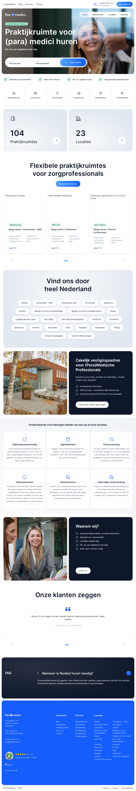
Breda (112, 311)
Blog (20, 4)
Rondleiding (60, 724)
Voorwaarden (127, 788)
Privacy (115, 788)
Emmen (36, 327)
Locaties (112, 15)
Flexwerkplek (80, 727)
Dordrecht (114, 319)
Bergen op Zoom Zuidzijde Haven (86, 311)
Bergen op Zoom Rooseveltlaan (49, 311)
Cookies (106, 788)
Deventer (96, 319)
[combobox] (19, 62)
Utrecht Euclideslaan (54, 336)
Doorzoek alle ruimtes (68, 184)
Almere (24, 303)
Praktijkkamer (80, 730)
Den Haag (48, 319)
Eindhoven (19, 327)
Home (84, 15)
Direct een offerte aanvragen (92, 405)
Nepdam (83, 327)
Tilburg (117, 327)
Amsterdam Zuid (69, 303)
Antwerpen (90, 303)
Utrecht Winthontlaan (81, 336)
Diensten (124, 15)
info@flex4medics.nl (13, 742)
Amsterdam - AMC (44, 303)
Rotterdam (100, 327)
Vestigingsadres (62, 727)
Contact (39, 4)
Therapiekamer (81, 736)
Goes (68, 327)
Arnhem (22, 311)
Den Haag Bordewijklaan (73, 319)
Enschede (52, 327)
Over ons (29, 4)
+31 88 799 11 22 (12, 739)
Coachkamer (80, 724)
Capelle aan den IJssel (25, 319)
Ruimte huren (97, 15)
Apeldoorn (108, 303)
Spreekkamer (80, 733)
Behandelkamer (81, 722)
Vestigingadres (9, 4)
